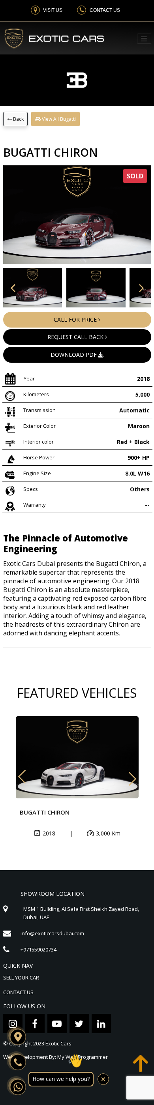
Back (18, 119)
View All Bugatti (58, 119)
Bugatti (14, 589)
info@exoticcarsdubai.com (52, 933)
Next (133, 775)
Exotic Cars (58, 1043)
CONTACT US (18, 992)
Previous (22, 780)
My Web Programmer (82, 1056)
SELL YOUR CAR (21, 977)
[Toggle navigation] (144, 39)
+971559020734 (38, 949)
